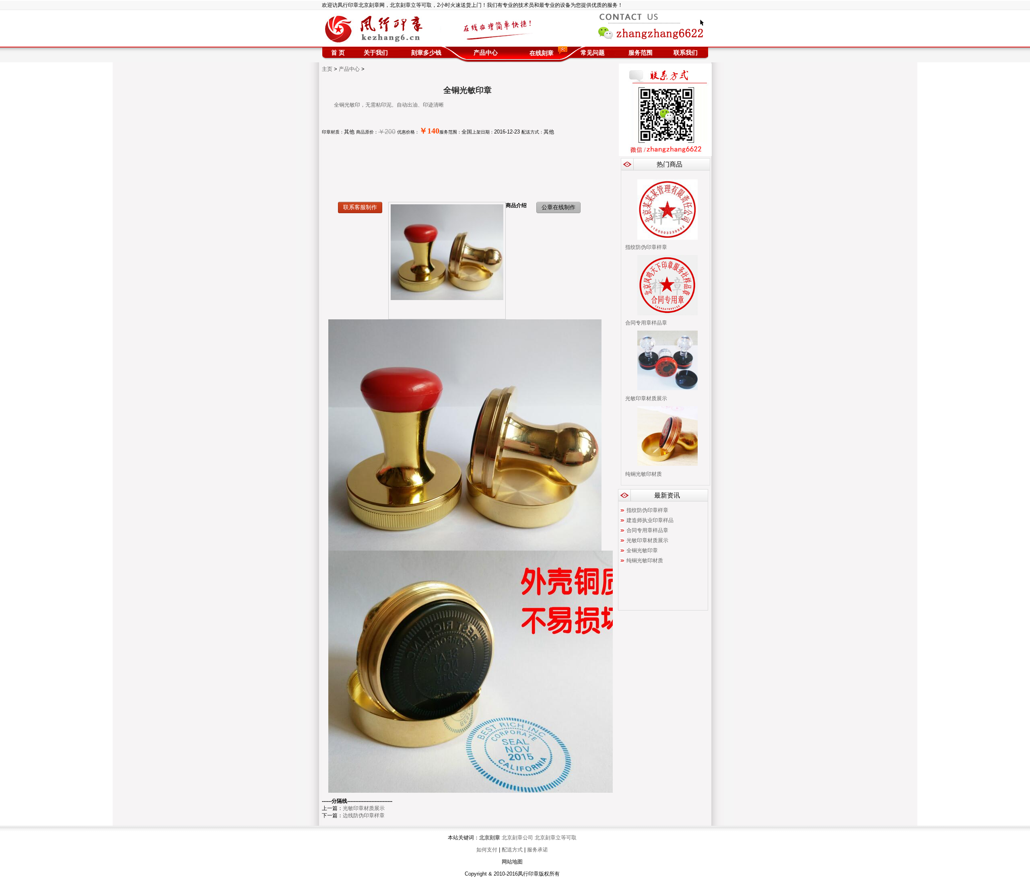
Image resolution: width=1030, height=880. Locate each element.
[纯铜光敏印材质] (667, 464)
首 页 (338, 52)
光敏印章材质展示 (646, 398)
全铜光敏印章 (642, 550)
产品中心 (486, 52)
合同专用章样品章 (646, 323)
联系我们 (686, 52)
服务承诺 (536, 850)
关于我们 (376, 52)
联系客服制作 (360, 207)
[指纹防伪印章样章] (667, 238)
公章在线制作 (558, 207)
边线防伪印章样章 (364, 815)
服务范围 (640, 52)
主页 (327, 69)
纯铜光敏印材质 (643, 474)
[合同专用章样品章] (667, 313)
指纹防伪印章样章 (646, 247)
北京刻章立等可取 (556, 838)
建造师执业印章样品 (650, 520)
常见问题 (593, 52)
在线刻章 (541, 52)
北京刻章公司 (517, 838)
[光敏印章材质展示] (667, 388)
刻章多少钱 (426, 52)
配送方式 (512, 850)
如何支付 (487, 850)
